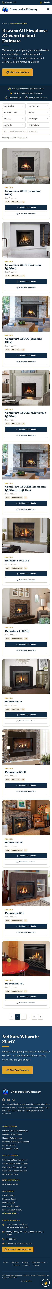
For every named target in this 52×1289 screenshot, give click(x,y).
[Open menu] (48, 9)
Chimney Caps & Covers (12, 1134)
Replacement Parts (10, 1148)
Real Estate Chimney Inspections (15, 1141)
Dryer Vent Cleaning (10, 1184)
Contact (26, 1265)
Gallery (25, 1262)
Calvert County (8, 1195)
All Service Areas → (10, 1213)
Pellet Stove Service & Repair (14, 1170)
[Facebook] (3, 1099)
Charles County (8, 1202)
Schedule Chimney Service (19, 1249)
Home (4, 24)
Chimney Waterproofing (12, 1138)
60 (34, 1016)
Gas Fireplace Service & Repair (15, 1163)
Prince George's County (12, 1210)
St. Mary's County (9, 1199)
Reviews (15, 1262)
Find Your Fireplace (19, 72)
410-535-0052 (10, 2)
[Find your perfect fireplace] (46, 1283)
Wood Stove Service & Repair (14, 1167)
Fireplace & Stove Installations (14, 1160)
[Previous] (11, 1017)
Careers (16, 1265)
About (5, 1262)
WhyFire (28, 1281)
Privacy (36, 1265)
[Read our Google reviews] (13, 1099)
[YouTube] (8, 1099)
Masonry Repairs (9, 1145)
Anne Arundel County (10, 1206)
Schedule (46, 2)
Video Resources (39, 1262)
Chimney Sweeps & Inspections (15, 1130)
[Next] (40, 1017)
